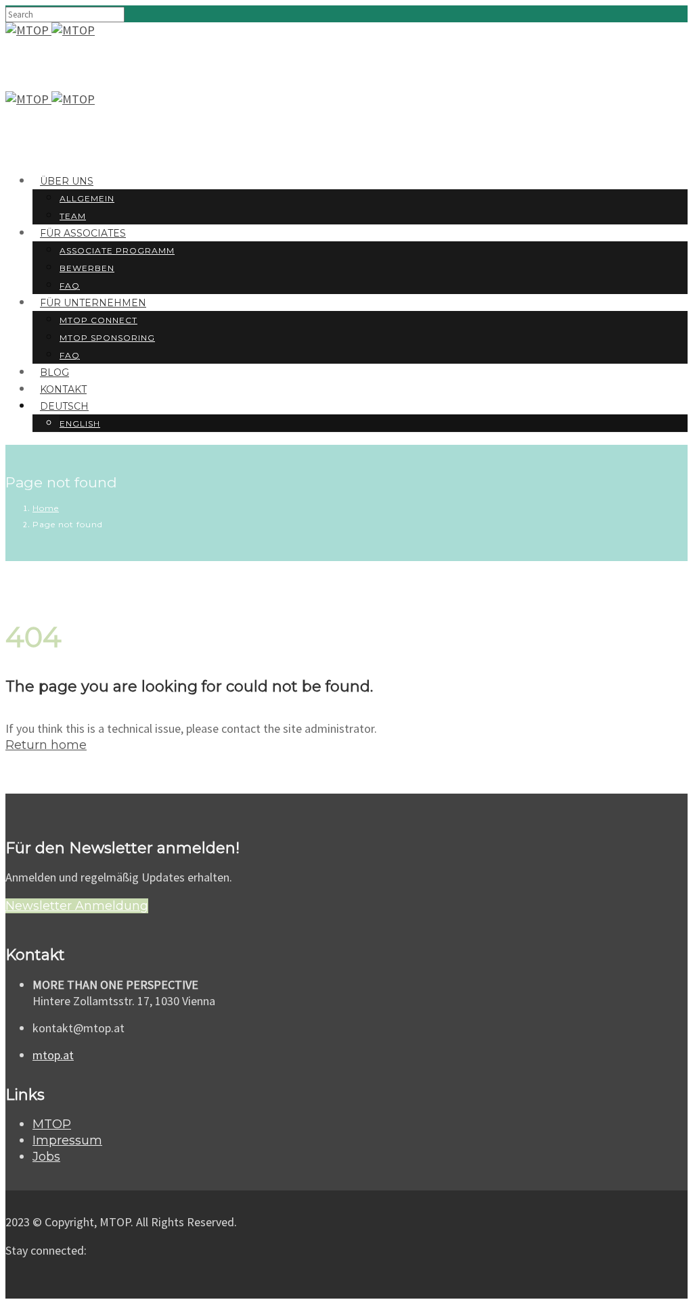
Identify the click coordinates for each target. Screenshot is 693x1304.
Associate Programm (117, 250)
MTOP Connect (98, 320)
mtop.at (53, 1055)
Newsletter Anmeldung (76, 905)
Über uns (66, 181)
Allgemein (87, 198)
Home (45, 508)
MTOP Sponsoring (107, 338)
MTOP (51, 1124)
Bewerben (87, 268)
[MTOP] (28, 30)
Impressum (67, 1140)
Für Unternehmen (93, 303)
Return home (46, 745)
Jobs (46, 1156)
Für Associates (83, 233)
